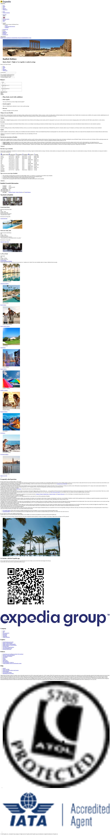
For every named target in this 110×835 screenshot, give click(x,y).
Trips (4, 21)
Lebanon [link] (4, 31)
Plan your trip (3, 36)
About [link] (4, 630)
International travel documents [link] (8, 673)
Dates (1, 75)
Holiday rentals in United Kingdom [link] (9, 644)
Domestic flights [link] (6, 646)
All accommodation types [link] (7, 648)
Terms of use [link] (5, 660)
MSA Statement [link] (5, 661)
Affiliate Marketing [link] (6, 637)
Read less (2, 134)
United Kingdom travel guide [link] (8, 642)
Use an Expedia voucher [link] (7, 672)
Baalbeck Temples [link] (39, 494)
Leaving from (2, 72)
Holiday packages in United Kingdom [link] (9, 645)
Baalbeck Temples (12, 192)
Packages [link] (4, 33)
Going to (2, 74)
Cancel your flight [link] (6, 669)
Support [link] (4, 668)
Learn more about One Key (10, 26)
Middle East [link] (5, 32)
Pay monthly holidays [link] (7, 510)
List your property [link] (6, 633)
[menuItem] (4, 37)
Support (4, 20)
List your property (6, 19)
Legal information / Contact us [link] (8, 662)
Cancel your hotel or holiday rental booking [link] (11, 670)
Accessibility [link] (5, 657)
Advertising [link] (5, 636)
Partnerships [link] (5, 634)
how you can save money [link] (55, 492)
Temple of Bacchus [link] (60, 494)
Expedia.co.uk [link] (5, 29)
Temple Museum (28, 192)
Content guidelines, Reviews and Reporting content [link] (12, 663)
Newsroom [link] (5, 635)
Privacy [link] (4, 658)
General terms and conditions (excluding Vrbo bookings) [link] (13, 654)
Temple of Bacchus (19, 192)
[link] (12, 5)
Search (2, 94)
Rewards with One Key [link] (7, 649)
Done (2, 93)
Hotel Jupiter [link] (18, 488)
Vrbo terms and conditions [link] (7, 656)
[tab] (4, 66)
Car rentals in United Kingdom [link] (8, 647)
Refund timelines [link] (6, 671)
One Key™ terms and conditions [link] (9, 655)
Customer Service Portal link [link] (62, 483)
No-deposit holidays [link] (6, 511)
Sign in (4, 23)
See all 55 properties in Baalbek (6, 261)
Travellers (2, 77)
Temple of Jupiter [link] (52, 494)
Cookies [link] (4, 659)
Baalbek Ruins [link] (46, 494)
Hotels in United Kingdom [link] (7, 643)
